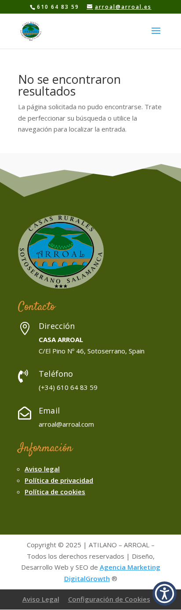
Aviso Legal (40, 599)
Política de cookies (55, 491)
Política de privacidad (59, 480)
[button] (164, 593)
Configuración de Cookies (109, 599)
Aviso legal (42, 468)
